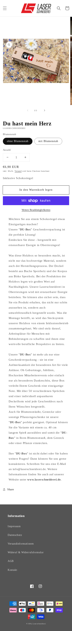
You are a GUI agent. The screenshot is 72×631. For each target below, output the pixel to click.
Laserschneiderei (39, 624)
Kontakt (12, 569)
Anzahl (7, 149)
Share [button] (10, 489)
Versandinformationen (21, 543)
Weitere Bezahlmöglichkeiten (36, 210)
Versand (18, 171)
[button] (5, 8)
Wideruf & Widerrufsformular (26, 552)
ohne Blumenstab (17, 141)
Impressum (14, 526)
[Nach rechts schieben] (44, 110)
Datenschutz (15, 535)
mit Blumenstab (48, 141)
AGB (11, 561)
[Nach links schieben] (27, 110)
